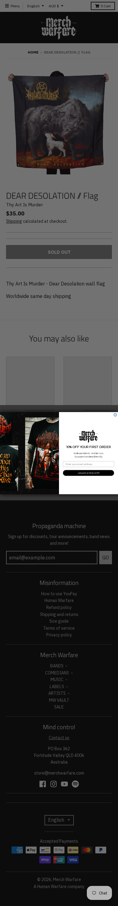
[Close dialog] (115, 414)
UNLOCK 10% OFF (89, 472)
